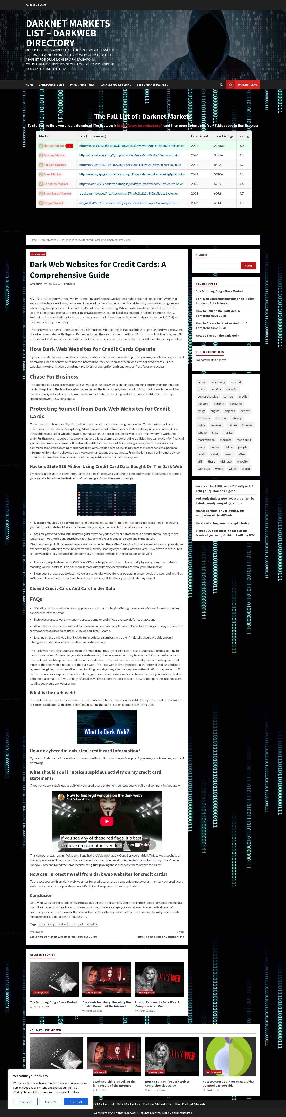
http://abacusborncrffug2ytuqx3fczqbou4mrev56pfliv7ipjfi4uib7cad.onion (129, 155)
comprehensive (57, 924)
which (233, 468)
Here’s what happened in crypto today (222, 523)
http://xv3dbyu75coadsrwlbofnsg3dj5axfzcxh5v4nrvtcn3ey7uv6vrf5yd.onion (131, 184)
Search (201, 255)
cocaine (216, 389)
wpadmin (37, 283)
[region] (50, 1089)
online (229, 447)
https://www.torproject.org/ (139, 125)
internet (247, 425)
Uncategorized (38, 254)
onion (201, 447)
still (200, 461)
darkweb (236, 403)
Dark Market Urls (82, 84)
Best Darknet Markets (152, 84)
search (229, 454)
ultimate (226, 461)
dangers (203, 403)
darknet (219, 403)
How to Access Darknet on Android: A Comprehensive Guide (229, 1056)
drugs (201, 411)
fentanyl (237, 418)
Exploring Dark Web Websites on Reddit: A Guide (63, 934)
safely (215, 454)
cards (42, 924)
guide (81, 924)
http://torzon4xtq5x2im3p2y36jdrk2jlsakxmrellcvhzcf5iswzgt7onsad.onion (130, 164)
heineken (216, 425)
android (236, 382)
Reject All (51, 1102)
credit (71, 924)
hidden (232, 425)
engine (215, 411)
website (242, 461)
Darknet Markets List (152, 1112)
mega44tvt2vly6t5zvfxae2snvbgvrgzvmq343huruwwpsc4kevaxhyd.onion (128, 203)
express (221, 418)
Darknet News (247, 84)
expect (245, 411)
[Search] (221, 84)
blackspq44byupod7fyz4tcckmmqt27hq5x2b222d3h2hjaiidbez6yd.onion (129, 193)
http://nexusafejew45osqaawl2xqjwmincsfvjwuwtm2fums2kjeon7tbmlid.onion (131, 145)
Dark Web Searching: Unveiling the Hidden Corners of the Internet (106, 979)
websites (92, 924)
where (219, 468)
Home (29, 84)
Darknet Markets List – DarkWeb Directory (68, 33)
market (228, 432)
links (215, 432)
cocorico (232, 389)
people (242, 447)
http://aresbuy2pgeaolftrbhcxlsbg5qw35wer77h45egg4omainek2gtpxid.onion (132, 174)
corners (228, 396)
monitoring (244, 439)
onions (215, 447)
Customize (25, 1102)
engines (230, 411)
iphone (202, 432)
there (211, 461)
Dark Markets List (51, 84)
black (201, 389)
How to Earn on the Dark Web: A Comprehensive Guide (159, 979)
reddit (202, 454)
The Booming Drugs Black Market (54, 979)
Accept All (76, 1102)
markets (225, 439)
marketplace (206, 439)
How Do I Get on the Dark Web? (217, 335)
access (202, 382)
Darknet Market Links (116, 84)
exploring (204, 418)
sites (242, 454)
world (246, 468)
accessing (218, 382)
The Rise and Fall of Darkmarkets (160, 934)
